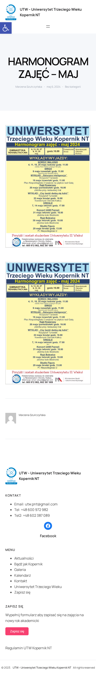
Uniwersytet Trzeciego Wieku (38, 586)
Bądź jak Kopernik (28, 564)
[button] (6, 28)
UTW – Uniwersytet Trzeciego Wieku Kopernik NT (42, 667)
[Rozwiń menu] (48, 26)
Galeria (20, 569)
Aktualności (24, 558)
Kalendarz (22, 575)
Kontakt (20, 580)
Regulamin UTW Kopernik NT (28, 647)
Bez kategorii (73, 87)
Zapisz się (22, 592)
